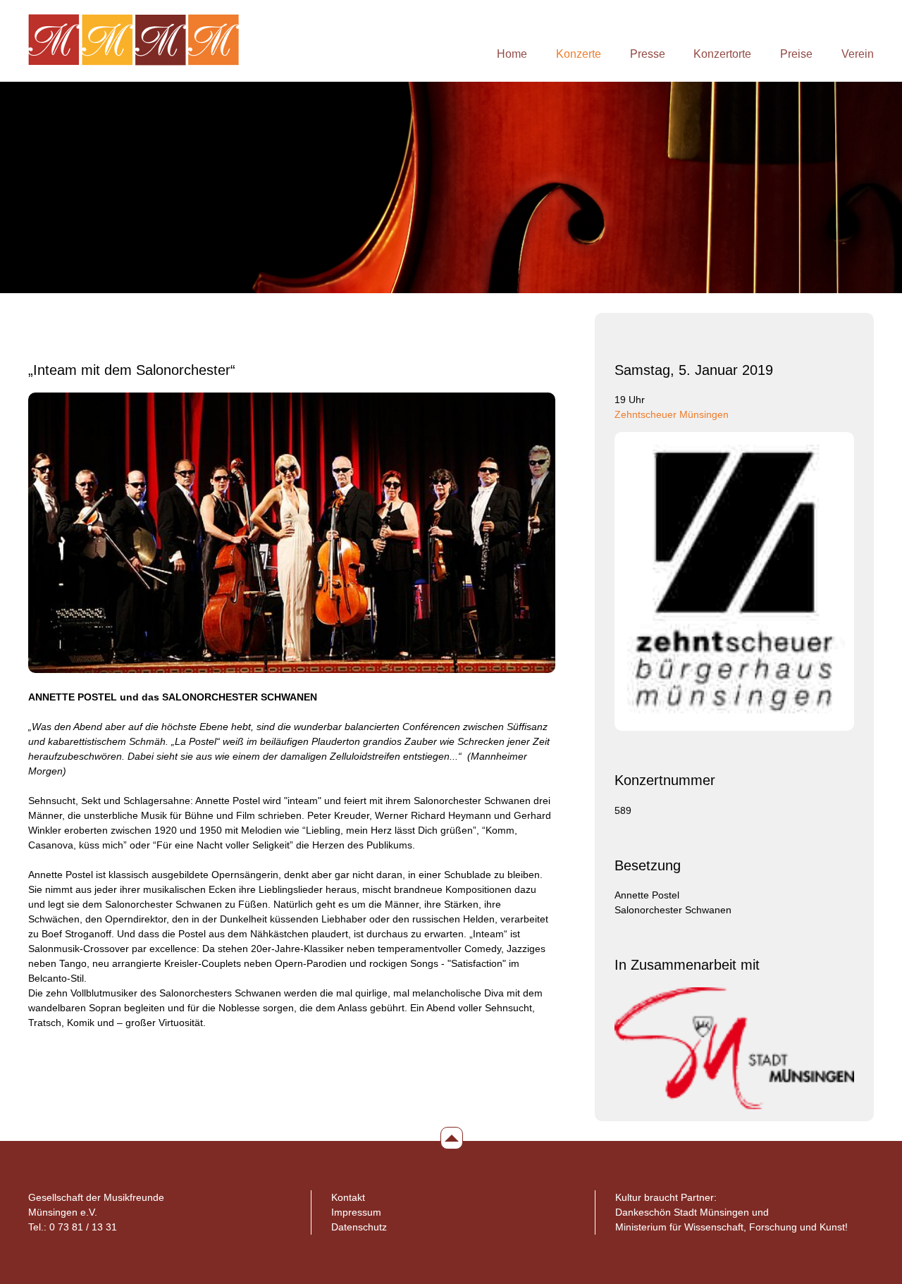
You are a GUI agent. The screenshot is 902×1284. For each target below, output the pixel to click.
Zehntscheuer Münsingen (671, 414)
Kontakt (348, 1197)
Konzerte (578, 53)
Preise (796, 53)
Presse (647, 53)
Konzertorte (722, 53)
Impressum (356, 1212)
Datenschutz (359, 1227)
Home (512, 53)
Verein (857, 53)
